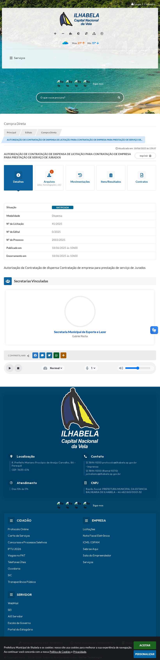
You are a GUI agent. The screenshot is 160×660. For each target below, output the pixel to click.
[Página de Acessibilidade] (101, 33)
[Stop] (18, 368)
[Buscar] (119, 97)
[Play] (10, 368)
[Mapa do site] (94, 33)
